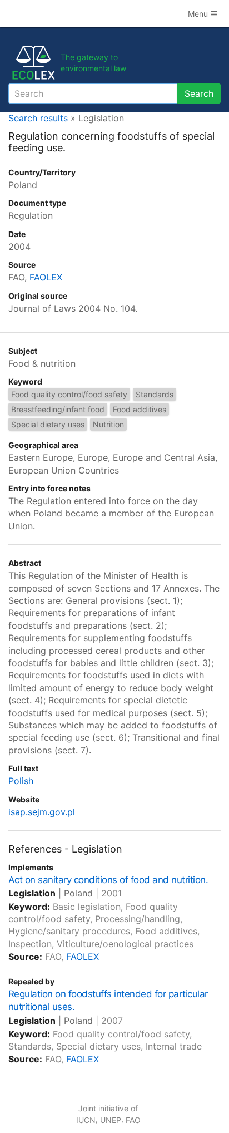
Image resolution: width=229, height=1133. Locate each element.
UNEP (110, 1120)
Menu (199, 13)
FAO (133, 1120)
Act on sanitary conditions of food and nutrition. (108, 879)
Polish (20, 780)
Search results (38, 118)
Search (199, 93)
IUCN (86, 1120)
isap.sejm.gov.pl (41, 811)
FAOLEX (45, 277)
